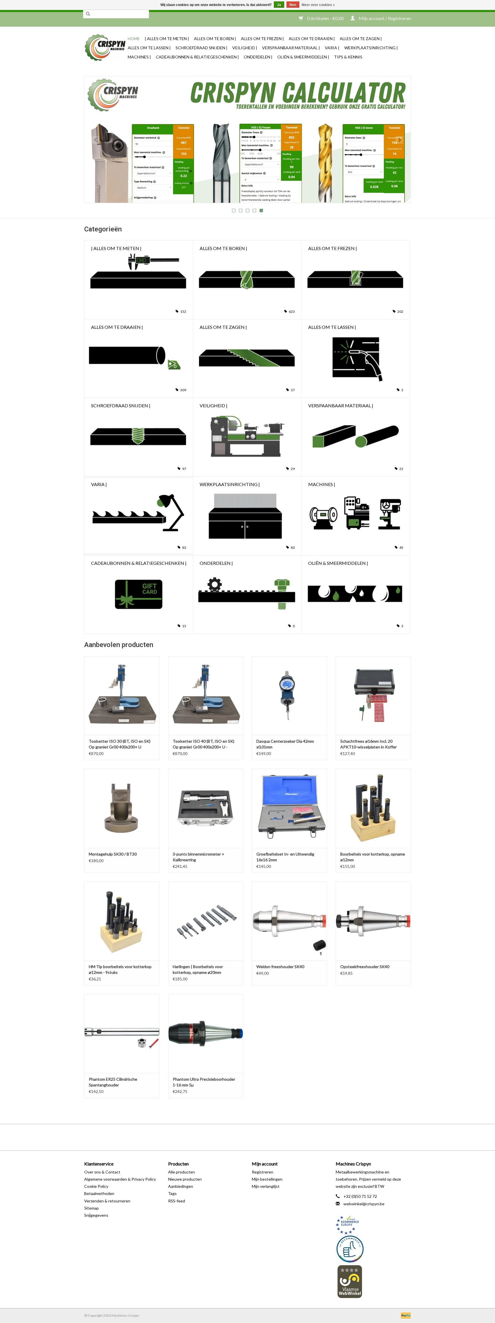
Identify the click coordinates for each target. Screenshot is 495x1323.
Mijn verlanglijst (266, 1186)
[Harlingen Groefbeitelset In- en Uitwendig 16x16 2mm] (289, 808)
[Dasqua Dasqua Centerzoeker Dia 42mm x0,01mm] (289, 695)
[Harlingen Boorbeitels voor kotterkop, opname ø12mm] (373, 808)
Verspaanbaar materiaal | (291, 47)
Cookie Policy (96, 1186)
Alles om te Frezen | (262, 38)
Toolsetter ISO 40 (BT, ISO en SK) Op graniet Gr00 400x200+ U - (203, 744)
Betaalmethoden (99, 1193)
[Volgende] (399, 140)
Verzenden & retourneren (107, 1200)
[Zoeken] (88, 14)
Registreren (262, 1171)
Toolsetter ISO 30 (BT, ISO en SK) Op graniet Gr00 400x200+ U (119, 744)
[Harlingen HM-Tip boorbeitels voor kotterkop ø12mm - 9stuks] (122, 921)
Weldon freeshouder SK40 (280, 966)
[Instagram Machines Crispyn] (257, 1137)
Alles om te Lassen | (149, 47)
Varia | (332, 47)
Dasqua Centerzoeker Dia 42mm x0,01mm (285, 744)
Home (134, 38)
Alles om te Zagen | (361, 38)
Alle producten (181, 1171)
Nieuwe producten (185, 1179)
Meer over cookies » (318, 5)
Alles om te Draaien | (312, 38)
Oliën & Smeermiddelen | (303, 56)
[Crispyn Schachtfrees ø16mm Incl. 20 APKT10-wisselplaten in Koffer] (373, 695)
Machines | (139, 56)
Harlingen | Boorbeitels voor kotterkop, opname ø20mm (198, 969)
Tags (172, 1193)
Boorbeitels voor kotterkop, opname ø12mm (372, 857)
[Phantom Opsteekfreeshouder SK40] (373, 921)
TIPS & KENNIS (348, 56)
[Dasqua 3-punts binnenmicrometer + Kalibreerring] (205, 808)
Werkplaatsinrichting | (371, 47)
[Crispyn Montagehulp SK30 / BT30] (122, 808)
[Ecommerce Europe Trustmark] (373, 1225)
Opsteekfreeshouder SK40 (364, 966)
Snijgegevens (96, 1215)
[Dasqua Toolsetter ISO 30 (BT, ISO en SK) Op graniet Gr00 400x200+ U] (122, 695)
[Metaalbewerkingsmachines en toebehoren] (105, 48)
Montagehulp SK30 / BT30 (113, 854)
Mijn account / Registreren (384, 18)
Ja (279, 5)
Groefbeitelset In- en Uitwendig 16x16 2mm (285, 857)
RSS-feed (176, 1200)
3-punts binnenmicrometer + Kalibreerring (198, 857)
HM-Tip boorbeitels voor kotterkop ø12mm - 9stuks (120, 969)
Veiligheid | (244, 47)
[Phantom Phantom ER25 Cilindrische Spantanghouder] (122, 1033)
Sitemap (91, 1208)
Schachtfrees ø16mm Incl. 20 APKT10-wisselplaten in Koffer (368, 744)
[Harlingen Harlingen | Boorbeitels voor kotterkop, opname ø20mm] (205, 921)
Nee (293, 5)
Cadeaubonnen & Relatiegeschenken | (197, 56)
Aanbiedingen (180, 1186)
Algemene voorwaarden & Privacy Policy (120, 1179)
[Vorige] (95, 140)
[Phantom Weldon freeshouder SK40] (289, 921)
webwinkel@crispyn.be (363, 1203)
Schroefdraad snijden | (201, 47)
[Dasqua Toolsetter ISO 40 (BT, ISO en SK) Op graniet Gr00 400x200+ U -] (205, 695)
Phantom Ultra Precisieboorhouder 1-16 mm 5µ (204, 1082)
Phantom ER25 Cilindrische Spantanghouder (113, 1082)
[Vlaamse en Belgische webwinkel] (373, 1281)
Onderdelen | (258, 56)
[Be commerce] (373, 1248)
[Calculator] (247, 139)
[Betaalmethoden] (405, 1315)
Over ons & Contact (102, 1171)
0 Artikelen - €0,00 (325, 18)
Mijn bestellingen (267, 1179)
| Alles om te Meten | (167, 38)
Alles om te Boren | (215, 38)
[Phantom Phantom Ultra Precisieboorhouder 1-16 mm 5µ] (205, 1033)
